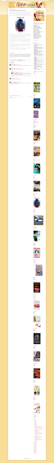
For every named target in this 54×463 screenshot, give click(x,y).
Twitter (34, 95)
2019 (34, 443)
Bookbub (34, 212)
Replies (13, 71)
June (35, 422)
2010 (34, 451)
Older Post (30, 96)
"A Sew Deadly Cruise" (40, 64)
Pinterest (34, 348)
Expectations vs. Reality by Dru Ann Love (39, 426)
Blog (33, 144)
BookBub (35, 416)
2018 (34, 444)
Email (34, 120)
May (35, 423)
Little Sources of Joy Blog (35, 122)
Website (34, 159)
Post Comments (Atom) (14, 97)
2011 (34, 450)
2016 (34, 446)
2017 (34, 445)
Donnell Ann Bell (13, 68)
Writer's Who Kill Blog (35, 121)
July (35, 421)
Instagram (34, 126)
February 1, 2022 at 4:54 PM (18, 68)
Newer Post (11, 96)
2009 (34, 452)
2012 (34, 449)
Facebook (34, 127)
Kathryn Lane (12, 64)
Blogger (29, 458)
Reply (11, 66)
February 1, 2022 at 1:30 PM (18, 64)
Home (20, 96)
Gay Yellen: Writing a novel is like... (38, 436)
